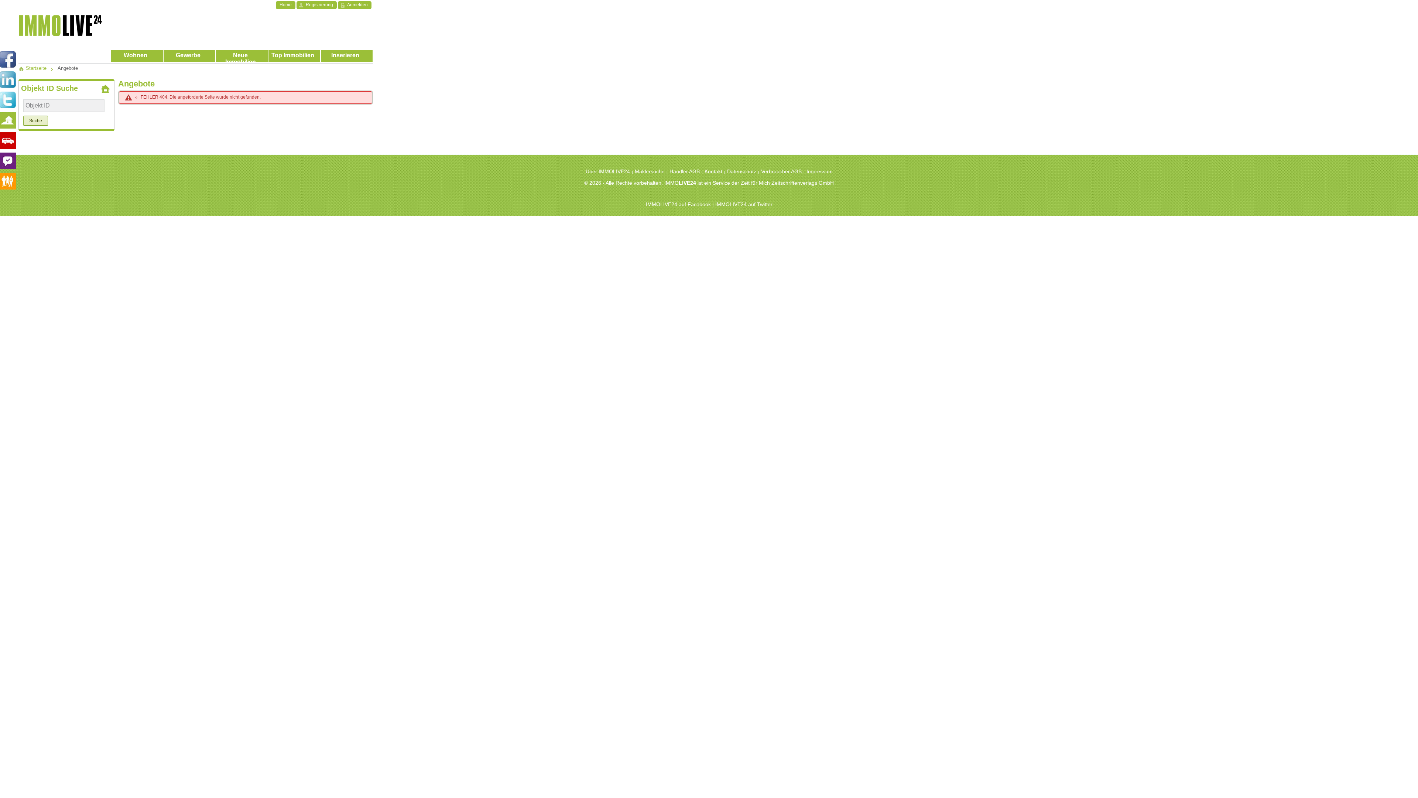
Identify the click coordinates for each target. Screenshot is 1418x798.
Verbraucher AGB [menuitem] (781, 171)
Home (286, 4)
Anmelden (357, 4)
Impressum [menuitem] (819, 171)
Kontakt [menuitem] (713, 171)
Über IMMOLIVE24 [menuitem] (608, 171)
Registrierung (319, 4)
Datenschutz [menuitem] (741, 171)
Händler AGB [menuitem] (684, 171)
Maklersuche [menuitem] (650, 171)
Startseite (35, 68)
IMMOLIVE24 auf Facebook (678, 204)
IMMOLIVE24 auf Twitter (744, 204)
